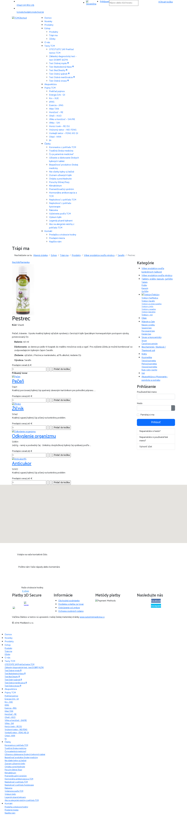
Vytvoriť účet (145, 447)
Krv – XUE (54, 98)
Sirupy (144, 340)
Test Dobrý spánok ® (59, 74)
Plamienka (25, 262)
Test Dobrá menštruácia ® (62, 77)
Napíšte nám (55, 242)
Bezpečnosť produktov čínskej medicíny (63, 166)
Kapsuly (145, 288)
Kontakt (48, 231)
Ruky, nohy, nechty (149, 370)
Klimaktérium (55, 186)
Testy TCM (49, 46)
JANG (51, 102)
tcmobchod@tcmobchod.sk (30, 12)
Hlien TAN (54, 109)
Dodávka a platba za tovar (71, 604)
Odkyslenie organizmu (34, 436)
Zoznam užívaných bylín (60, 175)
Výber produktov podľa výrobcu (157, 275)
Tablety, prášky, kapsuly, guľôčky (157, 279)
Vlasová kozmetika (149, 367)
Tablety (145, 282)
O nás (47, 42)
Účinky (52, 39)
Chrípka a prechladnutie (60, 179)
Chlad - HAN (55, 137)
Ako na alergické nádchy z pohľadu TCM (61, 226)
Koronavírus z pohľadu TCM (62, 147)
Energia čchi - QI (57, 95)
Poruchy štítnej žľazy (59, 182)
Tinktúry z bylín (147, 306)
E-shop (25, 591)
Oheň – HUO (55, 116)
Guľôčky (145, 291)
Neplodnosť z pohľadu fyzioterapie (60, 205)
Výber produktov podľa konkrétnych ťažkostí (153, 270)
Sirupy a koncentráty (151, 337)
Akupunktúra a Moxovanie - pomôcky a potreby (155, 378)
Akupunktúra (50, 84)
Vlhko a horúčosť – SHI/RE (62, 119)
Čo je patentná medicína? (61, 154)
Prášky (144, 285)
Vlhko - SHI (54, 123)
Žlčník (18, 409)
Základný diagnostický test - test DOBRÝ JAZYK (62, 58)
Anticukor (21, 463)
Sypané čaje (146, 328)
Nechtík (16, 262)
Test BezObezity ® (58, 70)
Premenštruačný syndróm (61, 189)
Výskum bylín (55, 217)
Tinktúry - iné (147, 315)
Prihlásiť (156, 422)
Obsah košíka (165, 2)
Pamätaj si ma (147, 415)
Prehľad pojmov (57, 91)
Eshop (47, 28)
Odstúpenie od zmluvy (69, 608)
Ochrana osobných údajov (71, 611)
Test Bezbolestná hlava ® (61, 67)
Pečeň (18, 381)
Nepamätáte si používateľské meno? (153, 439)
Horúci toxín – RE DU (59, 126)
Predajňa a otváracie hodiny (62, 235)
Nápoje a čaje (148, 322)
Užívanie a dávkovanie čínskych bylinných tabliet (64, 159)
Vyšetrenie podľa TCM (60, 214)
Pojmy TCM (50, 88)
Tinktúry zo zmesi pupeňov (152, 304)
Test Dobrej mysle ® (59, 63)
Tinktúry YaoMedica (150, 298)
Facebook (156, 601)
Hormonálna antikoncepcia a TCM (63, 194)
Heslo (139, 403)
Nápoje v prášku (148, 325)
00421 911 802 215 (25, 5)
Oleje (144, 318)
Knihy (144, 354)
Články (47, 144)
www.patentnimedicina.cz (92, 617)
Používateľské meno (147, 392)
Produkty (48, 25)
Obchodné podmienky (69, 601)
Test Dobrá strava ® (59, 81)
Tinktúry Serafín (148, 301)
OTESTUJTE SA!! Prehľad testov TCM (61, 51)
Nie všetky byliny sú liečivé (61, 172)
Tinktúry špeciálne (148, 312)
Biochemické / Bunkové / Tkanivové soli (154, 348)
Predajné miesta (57, 238)
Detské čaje (146, 334)
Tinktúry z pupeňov (149, 309)
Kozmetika (147, 357)
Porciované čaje (148, 331)
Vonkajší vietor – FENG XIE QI (63, 133)
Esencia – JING (56, 105)
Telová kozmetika (149, 361)
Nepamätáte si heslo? (150, 431)
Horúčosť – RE (56, 112)
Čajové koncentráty (150, 344)
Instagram (156, 606)
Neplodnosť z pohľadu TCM (62, 200)
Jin (50, 140)
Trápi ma (53, 35)
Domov (48, 18)
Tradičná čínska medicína (61, 151)
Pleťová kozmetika (149, 364)
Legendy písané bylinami (60, 221)
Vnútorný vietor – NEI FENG (62, 130)
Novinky (48, 21)
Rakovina (53, 210)
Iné (143, 373)
